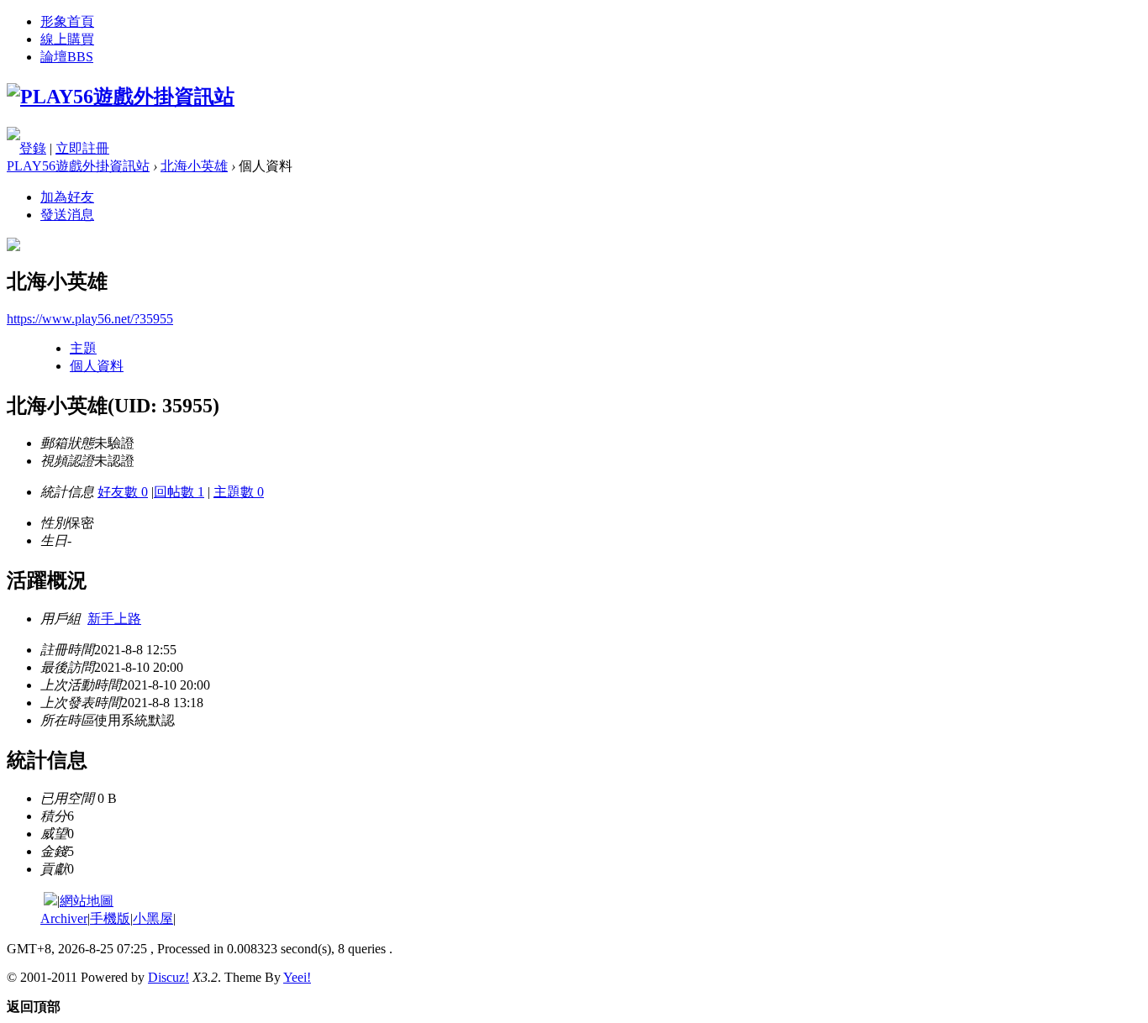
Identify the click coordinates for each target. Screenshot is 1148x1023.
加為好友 (67, 197)
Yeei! (297, 977)
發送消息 (67, 214)
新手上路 (114, 618)
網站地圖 (86, 901)
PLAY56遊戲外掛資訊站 (78, 166)
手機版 (110, 918)
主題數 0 (238, 492)
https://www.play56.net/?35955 (90, 319)
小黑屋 (153, 918)
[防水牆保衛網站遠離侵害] (50, 901)
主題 (83, 348)
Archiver (63, 918)
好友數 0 (122, 492)
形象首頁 (67, 21)
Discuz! (168, 977)
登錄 (32, 148)
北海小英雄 (194, 166)
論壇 (66, 57)
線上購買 (67, 39)
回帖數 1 (179, 492)
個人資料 (97, 366)
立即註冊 (82, 148)
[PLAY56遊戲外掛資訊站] (120, 97)
